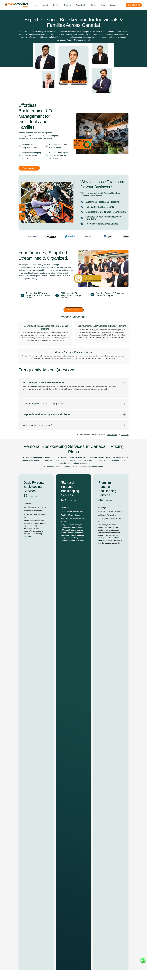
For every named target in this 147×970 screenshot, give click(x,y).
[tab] (73, 381)
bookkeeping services (37, 386)
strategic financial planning (72, 358)
